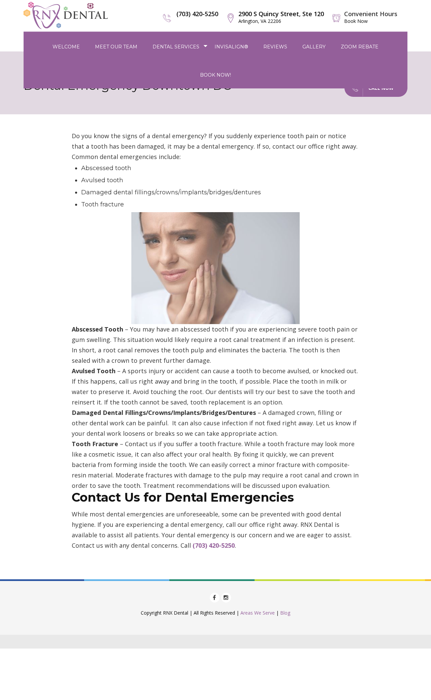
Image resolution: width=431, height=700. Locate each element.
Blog (285, 613)
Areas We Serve (257, 613)
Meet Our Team (116, 47)
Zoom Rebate (359, 47)
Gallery (314, 47)
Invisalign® (231, 47)
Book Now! (215, 75)
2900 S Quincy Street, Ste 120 (281, 17)
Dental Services (176, 47)
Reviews (275, 47)
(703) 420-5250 (197, 14)
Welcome (66, 47)
